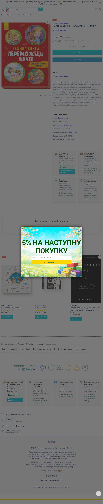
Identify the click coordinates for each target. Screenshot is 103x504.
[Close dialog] (79, 230)
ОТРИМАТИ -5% (51, 262)
